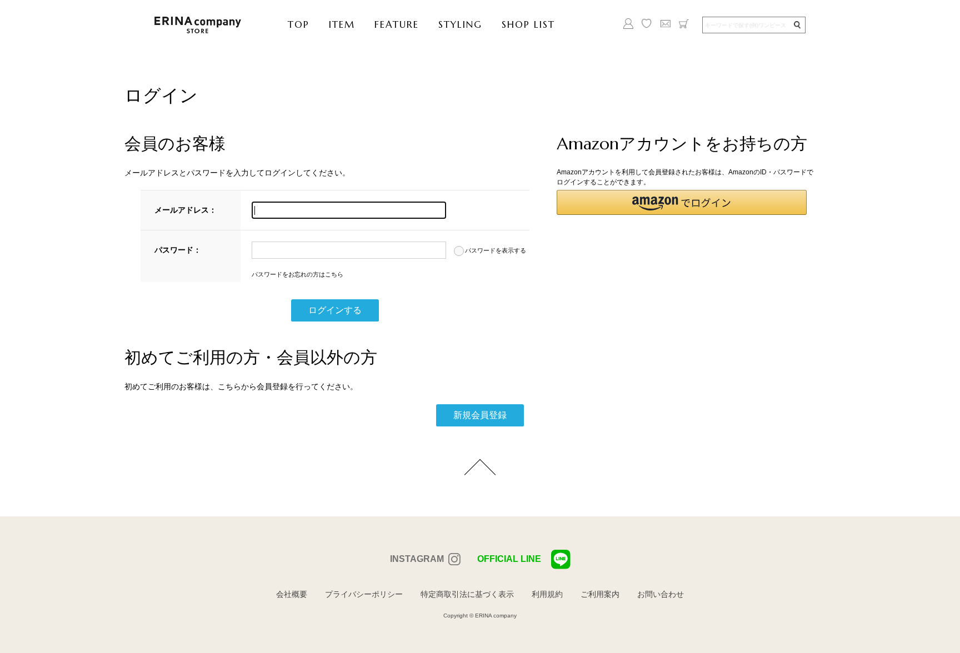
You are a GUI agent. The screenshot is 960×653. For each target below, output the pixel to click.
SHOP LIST (528, 24)
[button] (682, 202)
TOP (298, 24)
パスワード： (177, 249)
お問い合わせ (660, 594)
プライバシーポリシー (364, 594)
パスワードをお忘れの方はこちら (297, 274)
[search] (796, 25)
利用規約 (547, 594)
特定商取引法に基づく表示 (467, 594)
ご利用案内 (600, 594)
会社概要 (291, 594)
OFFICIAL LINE (509, 559)
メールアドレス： (185, 209)
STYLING (460, 24)
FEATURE (396, 24)
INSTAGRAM (417, 559)
